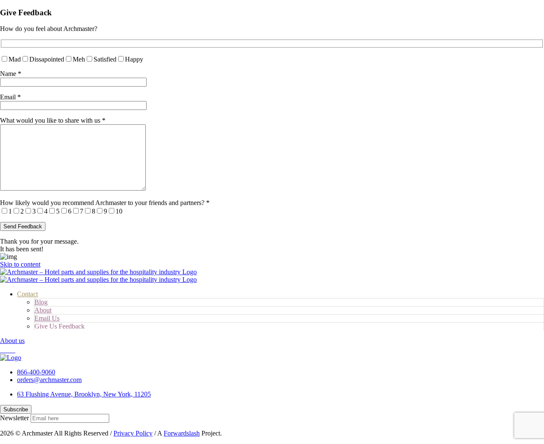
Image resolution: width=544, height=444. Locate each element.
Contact (27, 294)
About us (12, 340)
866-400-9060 (36, 372)
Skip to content (20, 264)
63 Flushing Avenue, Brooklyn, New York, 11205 (84, 394)
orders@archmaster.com (49, 379)
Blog (41, 302)
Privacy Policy (133, 433)
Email (10, 97)
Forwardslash (182, 433)
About (42, 310)
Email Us (47, 318)
